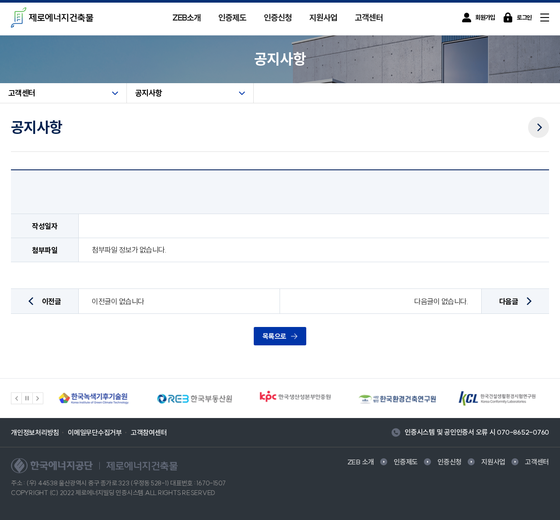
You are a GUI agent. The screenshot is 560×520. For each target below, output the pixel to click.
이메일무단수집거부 (95, 432)
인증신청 (278, 17)
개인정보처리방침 (35, 432)
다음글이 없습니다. (441, 301)
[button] (16, 398)
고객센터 (369, 17)
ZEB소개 (186, 17)
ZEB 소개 (360, 461)
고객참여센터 (149, 432)
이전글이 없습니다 (118, 301)
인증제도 (232, 17)
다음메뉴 (538, 121)
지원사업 (323, 17)
